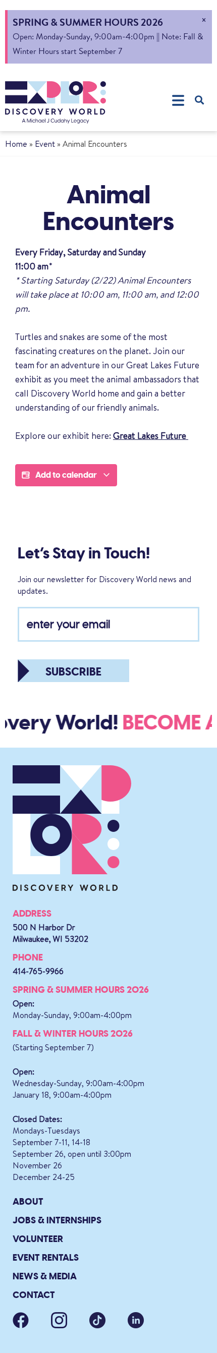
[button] (178, 100)
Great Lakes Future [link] (150, 435)
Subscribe (73, 671)
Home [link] (16, 143)
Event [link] (45, 143)
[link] (55, 102)
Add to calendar (66, 475)
